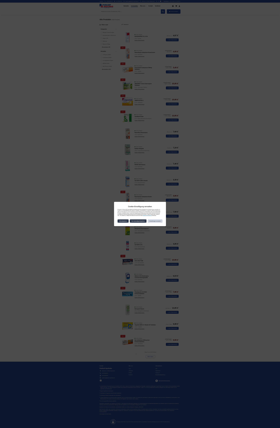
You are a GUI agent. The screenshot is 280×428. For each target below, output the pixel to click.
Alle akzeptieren (123, 221)
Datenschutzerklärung (147, 215)
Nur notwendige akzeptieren (138, 221)
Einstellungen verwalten (155, 221)
